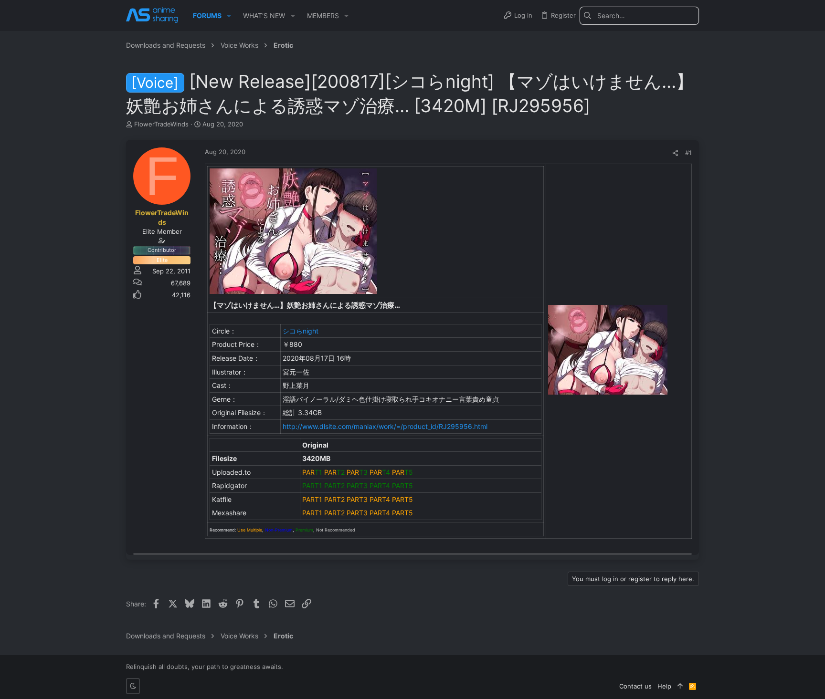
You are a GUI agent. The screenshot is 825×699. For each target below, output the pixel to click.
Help (664, 686)
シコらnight (300, 331)
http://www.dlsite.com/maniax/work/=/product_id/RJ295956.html (385, 426)
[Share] (675, 152)
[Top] (680, 686)
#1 (688, 152)
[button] (228, 16)
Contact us (635, 686)
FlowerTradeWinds (161, 124)
